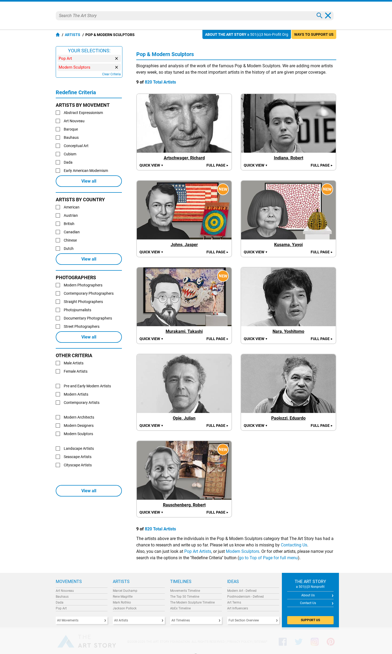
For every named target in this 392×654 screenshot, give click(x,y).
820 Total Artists (160, 82)
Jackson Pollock (125, 608)
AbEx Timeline (180, 608)
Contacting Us (294, 544)
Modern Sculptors (242, 551)
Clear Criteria (111, 74)
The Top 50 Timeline (184, 596)
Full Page (217, 165)
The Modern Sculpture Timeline (192, 602)
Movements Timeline (185, 591)
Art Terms (234, 602)
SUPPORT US (310, 620)
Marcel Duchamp (125, 591)
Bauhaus (62, 596)
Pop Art (61, 608)
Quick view (151, 165)
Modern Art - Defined (242, 591)
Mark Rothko (122, 602)
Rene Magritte (123, 596)
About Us (308, 595)
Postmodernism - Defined (245, 596)
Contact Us (308, 603)
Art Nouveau (65, 591)
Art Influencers (237, 608)
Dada (59, 602)
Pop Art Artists (197, 551)
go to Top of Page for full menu (268, 557)
